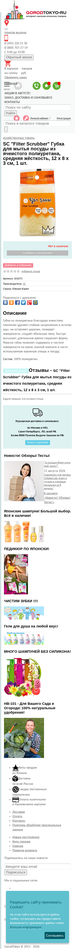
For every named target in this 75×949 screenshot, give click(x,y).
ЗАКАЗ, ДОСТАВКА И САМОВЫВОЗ (28, 97)
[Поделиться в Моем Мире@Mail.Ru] (35, 302)
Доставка (18, 812)
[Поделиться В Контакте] (5, 302)
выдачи (15, 32)
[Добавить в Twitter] (23, 302)
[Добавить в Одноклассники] (11, 302)
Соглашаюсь (55, 935)
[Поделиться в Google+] (29, 302)
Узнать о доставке (37, 442)
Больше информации (26, 927)
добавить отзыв (30, 271)
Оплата (17, 816)
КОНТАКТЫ (12, 102)
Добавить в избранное (18, 265)
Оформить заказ (15, 77)
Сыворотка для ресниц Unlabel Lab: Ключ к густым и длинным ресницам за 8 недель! (57, 481)
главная (10, 84)
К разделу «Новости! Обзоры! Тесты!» (57, 498)
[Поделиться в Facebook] (17, 302)
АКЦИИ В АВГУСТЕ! (17, 93)
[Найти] (6, 129)
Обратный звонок (19, 57)
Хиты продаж (21, 841)
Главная (17, 846)
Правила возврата (24, 850)
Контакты (18, 821)
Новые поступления (25, 837)
